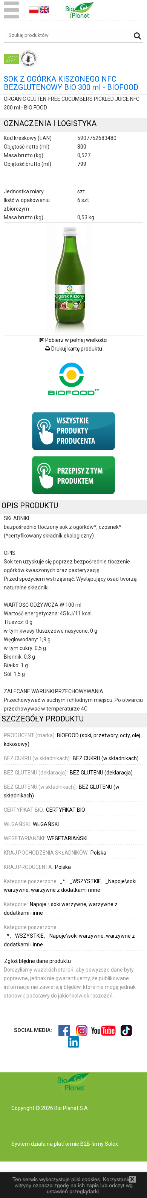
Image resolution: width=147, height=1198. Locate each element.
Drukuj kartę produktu (76, 349)
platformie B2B (71, 1144)
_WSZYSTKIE (28, 936)
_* (7, 936)
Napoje (38, 904)
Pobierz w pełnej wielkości (75, 340)
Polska (98, 853)
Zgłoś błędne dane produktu (37, 961)
